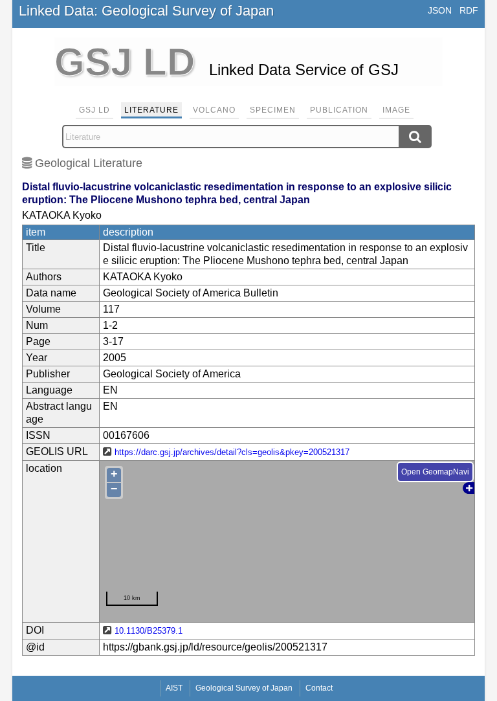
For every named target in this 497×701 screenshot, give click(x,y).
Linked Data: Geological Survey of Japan (146, 11)
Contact (319, 688)
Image (396, 110)
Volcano (214, 110)
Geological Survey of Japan (244, 688)
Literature (151, 110)
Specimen (273, 110)
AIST (174, 688)
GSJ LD (94, 110)
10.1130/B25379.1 (148, 631)
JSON (440, 10)
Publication (339, 110)
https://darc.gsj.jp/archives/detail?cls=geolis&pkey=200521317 (232, 452)
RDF (468, 10)
